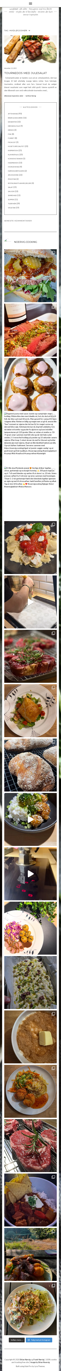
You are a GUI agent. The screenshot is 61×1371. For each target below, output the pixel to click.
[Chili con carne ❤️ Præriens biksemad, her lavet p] (30, 1200)
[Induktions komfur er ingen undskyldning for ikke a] (30, 873)
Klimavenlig (13, 155)
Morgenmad (13, 167)
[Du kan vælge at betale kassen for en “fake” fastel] (30, 384)
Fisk (9, 134)
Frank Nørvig (38, 1359)
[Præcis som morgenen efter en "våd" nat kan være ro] (30, 275)
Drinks (11, 130)
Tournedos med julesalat (25, 73)
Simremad (12, 195)
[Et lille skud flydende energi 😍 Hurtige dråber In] (30, 493)
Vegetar (11, 208)
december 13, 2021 (10, 68)
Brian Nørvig (25, 1359)
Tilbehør (12, 203)
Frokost (12, 142)
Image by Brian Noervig (40, 1362)
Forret (11, 138)
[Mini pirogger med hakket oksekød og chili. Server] (30, 710)
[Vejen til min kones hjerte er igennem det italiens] (30, 547)
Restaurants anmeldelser (19, 183)
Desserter (12, 122)
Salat (21, 96)
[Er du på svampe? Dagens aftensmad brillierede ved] (30, 1308)
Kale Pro (28, 1366)
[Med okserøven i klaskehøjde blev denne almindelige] (30, 330)
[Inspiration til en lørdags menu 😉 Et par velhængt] (30, 656)
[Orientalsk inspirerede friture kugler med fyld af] (30, 1091)
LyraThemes (40, 1366)
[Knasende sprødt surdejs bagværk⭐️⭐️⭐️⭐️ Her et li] (30, 765)
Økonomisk (13, 175)
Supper (11, 199)
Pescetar (12, 179)
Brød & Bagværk (15, 118)
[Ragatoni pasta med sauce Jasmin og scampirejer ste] (30, 438)
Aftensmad (7, 96)
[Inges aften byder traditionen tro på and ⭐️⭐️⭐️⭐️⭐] (30, 928)
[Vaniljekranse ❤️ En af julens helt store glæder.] (30, 601)
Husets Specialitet (16, 146)
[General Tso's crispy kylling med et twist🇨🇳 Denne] (30, 819)
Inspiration (15, 96)
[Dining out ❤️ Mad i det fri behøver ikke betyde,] (30, 1254)
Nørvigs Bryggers (16, 171)
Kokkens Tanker (15, 159)
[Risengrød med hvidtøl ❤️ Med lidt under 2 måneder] (30, 1036)
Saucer (11, 191)
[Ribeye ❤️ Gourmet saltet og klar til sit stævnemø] (30, 1145)
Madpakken (13, 163)
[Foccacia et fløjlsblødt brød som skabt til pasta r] (30, 982)
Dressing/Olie (14, 126)
